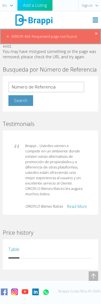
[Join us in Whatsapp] (45, 292)
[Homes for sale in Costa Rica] (34, 19)
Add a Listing (35, 5)
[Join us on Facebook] (4, 292)
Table (13, 249)
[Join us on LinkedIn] (35, 292)
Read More (77, 206)
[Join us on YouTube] (25, 292)
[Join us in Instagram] (14, 292)
